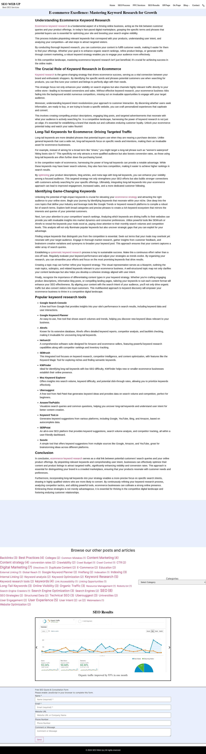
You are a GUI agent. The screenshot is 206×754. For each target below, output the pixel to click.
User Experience (43, 600)
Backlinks (9, 557)
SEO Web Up (10, 4)
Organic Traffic (72, 586)
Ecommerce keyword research (51, 26)
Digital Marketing (16, 567)
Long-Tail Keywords (16, 586)
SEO (106, 590)
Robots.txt (124, 586)
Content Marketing (103, 557)
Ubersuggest (86, 595)
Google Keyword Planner (59, 572)
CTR (121, 562)
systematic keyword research (65, 252)
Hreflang (85, 572)
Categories (172, 578)
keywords (44, 581)
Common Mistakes (74, 558)
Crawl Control (106, 562)
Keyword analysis (37, 576)
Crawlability (66, 562)
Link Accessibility (66, 581)
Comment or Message (45, 727)
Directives (40, 567)
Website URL (40, 711)
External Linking (10, 572)
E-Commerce (87, 567)
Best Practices (31, 557)
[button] (46, 526)
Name (38, 696)
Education (107, 567)
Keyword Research (101, 576)
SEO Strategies (11, 595)
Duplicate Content (62, 567)
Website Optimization (15, 604)
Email (38, 704)
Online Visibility (46, 586)
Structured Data (36, 595)
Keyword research (44, 74)
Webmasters (95, 600)
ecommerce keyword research (66, 458)
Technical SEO (62, 595)
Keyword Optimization (68, 576)
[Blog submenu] (189, 5)
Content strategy (14, 562)
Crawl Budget (86, 562)
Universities (108, 595)
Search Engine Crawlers (15, 590)
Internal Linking (11, 576)
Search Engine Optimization (52, 590)
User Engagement (13, 600)
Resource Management (101, 586)
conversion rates (43, 562)
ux (82, 600)
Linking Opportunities (92, 581)
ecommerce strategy (126, 197)
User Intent (68, 600)
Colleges (52, 557)
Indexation (102, 572)
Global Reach (32, 572)
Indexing (119, 572)
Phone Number (41, 719)
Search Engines (87, 590)
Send (39, 739)
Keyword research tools (17, 581)
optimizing (44, 175)
